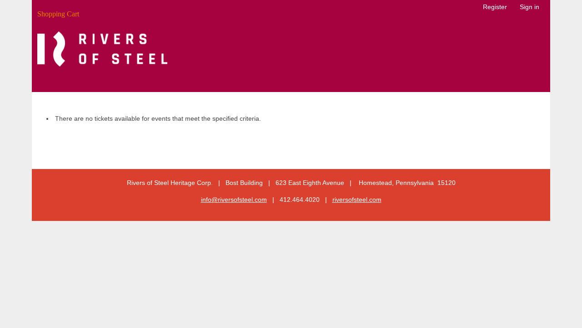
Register (495, 6)
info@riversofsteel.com (234, 199)
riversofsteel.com (356, 199)
